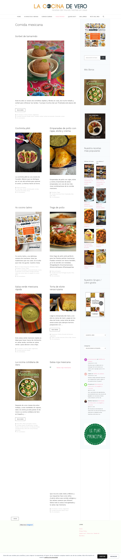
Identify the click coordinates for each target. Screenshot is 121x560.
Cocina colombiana (22, 270)
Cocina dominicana (32, 270)
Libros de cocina (19, 273)
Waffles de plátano (98, 373)
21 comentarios (56, 197)
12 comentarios (21, 118)
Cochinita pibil (22, 128)
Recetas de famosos (67, 334)
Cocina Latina (25, 271)
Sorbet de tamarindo (26, 36)
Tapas (58, 192)
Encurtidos (23, 190)
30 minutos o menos (31, 16)
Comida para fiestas (34, 427)
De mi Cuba (20, 266)
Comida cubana (47, 16)
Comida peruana (19, 428)
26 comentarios (21, 276)
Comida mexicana (21, 116)
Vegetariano (60, 16)
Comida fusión (29, 425)
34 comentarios (56, 512)
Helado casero (30, 116)
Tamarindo (57, 116)
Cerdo (24, 189)
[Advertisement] (26, 540)
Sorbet (41, 116)
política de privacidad (51, 557)
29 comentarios (56, 276)
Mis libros (83, 16)
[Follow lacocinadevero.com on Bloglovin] (26, 525)
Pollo (51, 195)
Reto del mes (94, 16)
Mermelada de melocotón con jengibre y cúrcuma (95, 386)
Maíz (72, 194)
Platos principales (21, 187)
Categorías (87, 345)
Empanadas (68, 194)
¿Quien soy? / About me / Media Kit (89, 533)
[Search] (103, 58)
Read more (20, 110)
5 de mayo (19, 189)
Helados (37, 116)
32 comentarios (21, 351)
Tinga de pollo (57, 207)
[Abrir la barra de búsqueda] (103, 17)
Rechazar (113, 556)
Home (19, 16)
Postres (30, 114)
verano (63, 116)
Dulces (67, 337)
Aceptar (102, 556)
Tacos (28, 190)
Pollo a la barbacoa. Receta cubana (88, 204)
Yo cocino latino (23, 207)
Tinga (51, 274)
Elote (62, 194)
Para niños (19, 423)
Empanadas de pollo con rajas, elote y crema (63, 129)
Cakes (53, 337)
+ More (15, 518)
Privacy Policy (83, 531)
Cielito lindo (99, 226)
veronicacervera (92, 359)
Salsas (28, 350)
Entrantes (54, 192)
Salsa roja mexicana (60, 362)
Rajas (54, 195)
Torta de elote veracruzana (57, 288)
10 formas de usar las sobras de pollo (88, 245)
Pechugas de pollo (66, 272)
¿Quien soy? (72, 16)
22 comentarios (56, 339)
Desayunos (26, 266)
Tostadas (55, 274)
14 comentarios (21, 192)
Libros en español (29, 273)
